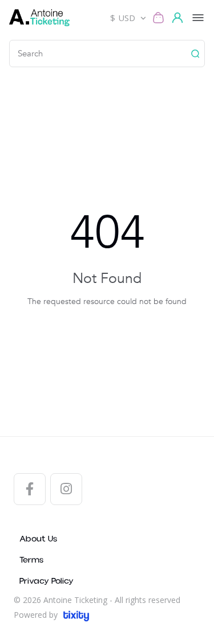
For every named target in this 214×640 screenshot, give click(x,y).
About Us (38, 539)
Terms (31, 560)
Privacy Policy (46, 581)
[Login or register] (179, 17)
